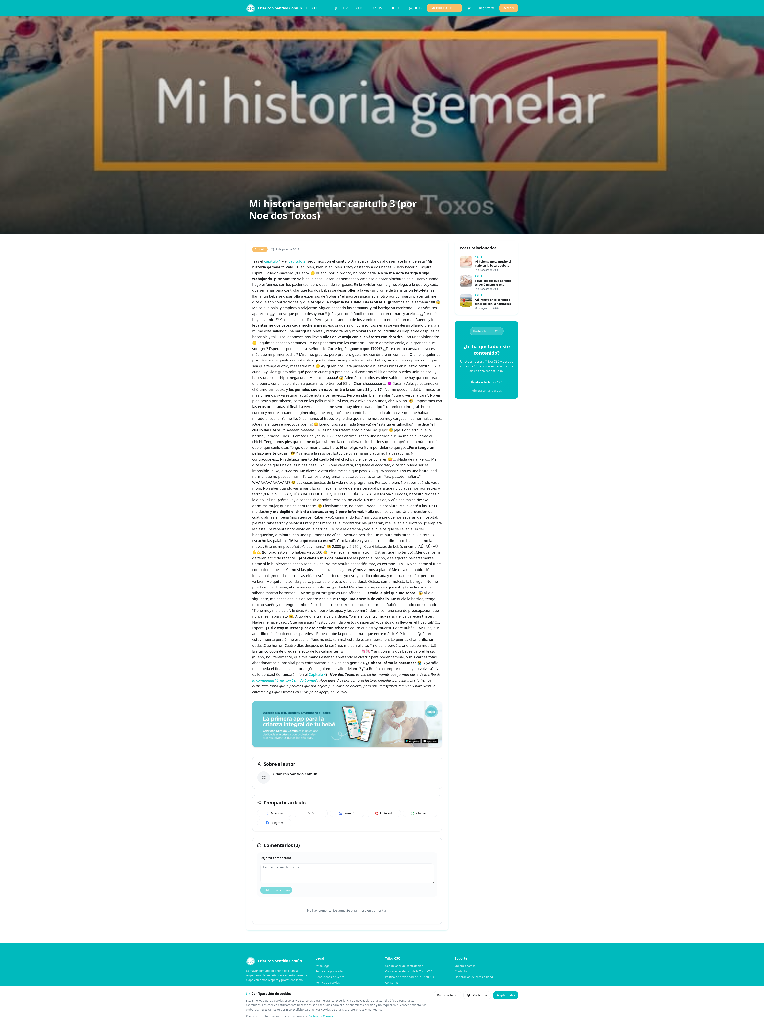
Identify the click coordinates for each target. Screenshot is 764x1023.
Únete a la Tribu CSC (486, 331)
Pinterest (386, 813)
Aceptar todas (505, 995)
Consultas (391, 982)
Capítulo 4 (317, 674)
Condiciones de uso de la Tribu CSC (408, 971)
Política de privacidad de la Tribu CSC (410, 977)
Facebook (277, 813)
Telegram (276, 823)
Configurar (480, 995)
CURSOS (375, 8)
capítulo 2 (297, 261)
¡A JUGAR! (416, 8)
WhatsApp (422, 813)
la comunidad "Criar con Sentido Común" (284, 680)
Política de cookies (328, 982)
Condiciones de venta (330, 977)
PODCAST (395, 8)
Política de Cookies (320, 1016)
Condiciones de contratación (404, 966)
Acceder (508, 8)
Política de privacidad (330, 971)
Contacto (461, 971)
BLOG (359, 8)
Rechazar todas (447, 995)
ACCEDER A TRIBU (444, 8)
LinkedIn (349, 813)
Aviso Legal (323, 966)
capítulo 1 (272, 261)
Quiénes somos (465, 966)
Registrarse (487, 8)
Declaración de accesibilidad (474, 977)
